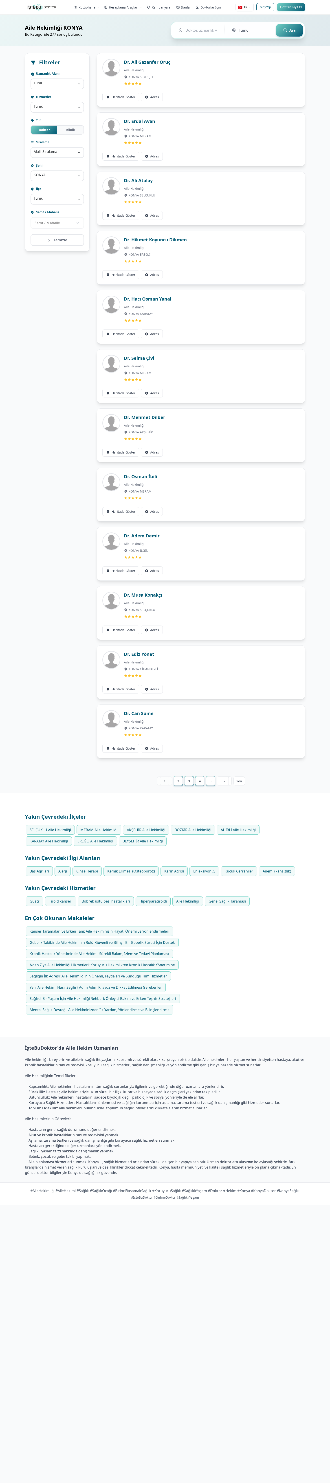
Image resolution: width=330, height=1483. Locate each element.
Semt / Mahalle (47, 212)
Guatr (35, 901)
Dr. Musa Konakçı (143, 595)
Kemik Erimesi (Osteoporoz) (131, 871)
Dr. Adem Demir (142, 536)
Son (239, 781)
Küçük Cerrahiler (239, 871)
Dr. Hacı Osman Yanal (147, 299)
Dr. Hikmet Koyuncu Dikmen (155, 240)
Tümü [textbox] (38, 83)
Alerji (62, 871)
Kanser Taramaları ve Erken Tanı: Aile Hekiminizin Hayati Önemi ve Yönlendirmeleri (99, 931)
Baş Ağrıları (39, 871)
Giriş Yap (265, 7)
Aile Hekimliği (134, 70)
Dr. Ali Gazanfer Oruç (147, 62)
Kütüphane (87, 7)
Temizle (60, 240)
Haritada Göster (123, 97)
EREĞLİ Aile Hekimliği (95, 841)
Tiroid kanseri (60, 901)
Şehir (39, 165)
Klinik (70, 130)
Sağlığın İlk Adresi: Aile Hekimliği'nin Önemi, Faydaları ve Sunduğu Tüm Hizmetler (98, 976)
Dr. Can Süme (139, 713)
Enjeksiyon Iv (204, 871)
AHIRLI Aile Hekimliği (238, 829)
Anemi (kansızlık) (277, 871)
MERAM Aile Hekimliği (98, 829)
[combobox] (57, 84)
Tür (38, 120)
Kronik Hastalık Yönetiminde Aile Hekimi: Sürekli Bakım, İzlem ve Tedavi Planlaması (99, 953)
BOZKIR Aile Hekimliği (193, 829)
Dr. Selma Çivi (139, 358)
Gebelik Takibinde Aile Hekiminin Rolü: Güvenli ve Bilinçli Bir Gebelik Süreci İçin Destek (102, 942)
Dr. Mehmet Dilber (144, 417)
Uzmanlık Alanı (47, 73)
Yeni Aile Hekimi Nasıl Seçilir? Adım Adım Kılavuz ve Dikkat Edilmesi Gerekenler (96, 987)
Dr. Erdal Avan (139, 121)
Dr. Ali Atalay (138, 180)
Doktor (44, 130)
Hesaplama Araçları (123, 7)
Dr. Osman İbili (140, 476)
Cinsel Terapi (87, 871)
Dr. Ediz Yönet (139, 654)
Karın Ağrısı (174, 871)
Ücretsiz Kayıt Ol (291, 7)
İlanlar (186, 7)
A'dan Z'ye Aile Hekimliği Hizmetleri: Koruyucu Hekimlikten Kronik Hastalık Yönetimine (102, 964)
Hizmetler (43, 97)
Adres (154, 97)
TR (242, 7)
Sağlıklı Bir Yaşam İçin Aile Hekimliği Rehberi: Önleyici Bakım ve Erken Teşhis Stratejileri (103, 998)
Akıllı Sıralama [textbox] (45, 151)
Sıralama (42, 142)
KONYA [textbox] (40, 174)
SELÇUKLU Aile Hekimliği (50, 829)
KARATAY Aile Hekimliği (49, 841)
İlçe (38, 189)
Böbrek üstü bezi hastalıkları (106, 901)
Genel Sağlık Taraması (227, 901)
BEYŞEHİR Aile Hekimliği (143, 841)
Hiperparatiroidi (153, 901)
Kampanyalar (162, 7)
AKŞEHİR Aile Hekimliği (146, 829)
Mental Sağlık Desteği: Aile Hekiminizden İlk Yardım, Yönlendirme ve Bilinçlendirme (99, 1009)
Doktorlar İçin (210, 7)
